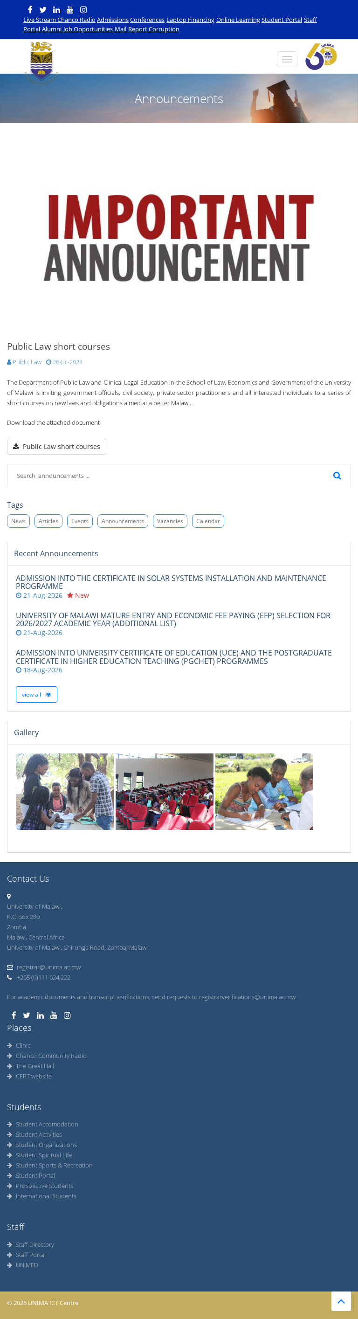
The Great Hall (35, 1066)
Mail (120, 29)
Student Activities (39, 1134)
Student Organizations (46, 1144)
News (18, 521)
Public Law (26, 362)
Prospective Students (44, 1185)
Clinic (23, 1045)
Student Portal (282, 19)
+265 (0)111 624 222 (42, 977)
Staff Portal (31, 1254)
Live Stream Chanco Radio (59, 19)
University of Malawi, (34, 906)
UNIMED (27, 1265)
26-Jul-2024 (67, 362)
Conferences (147, 19)
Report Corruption (153, 29)
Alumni (52, 29)
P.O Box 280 (23, 916)
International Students (46, 1196)
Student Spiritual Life (44, 1155)
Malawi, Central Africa (36, 937)
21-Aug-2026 (41, 595)
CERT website (34, 1076)
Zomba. (17, 927)
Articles (48, 521)
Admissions (113, 19)
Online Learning (238, 19)
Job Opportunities (88, 29)
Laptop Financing (190, 19)
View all (32, 694)
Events (80, 521)
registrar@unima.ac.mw (49, 967)
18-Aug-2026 (41, 669)
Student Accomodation (47, 1124)
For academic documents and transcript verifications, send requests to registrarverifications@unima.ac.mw (151, 997)
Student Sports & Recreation (54, 1165)
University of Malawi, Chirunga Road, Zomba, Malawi (77, 947)
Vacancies (170, 521)
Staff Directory (35, 1244)
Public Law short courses (59, 446)
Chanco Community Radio (51, 1055)
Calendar (208, 521)
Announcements (123, 521)
